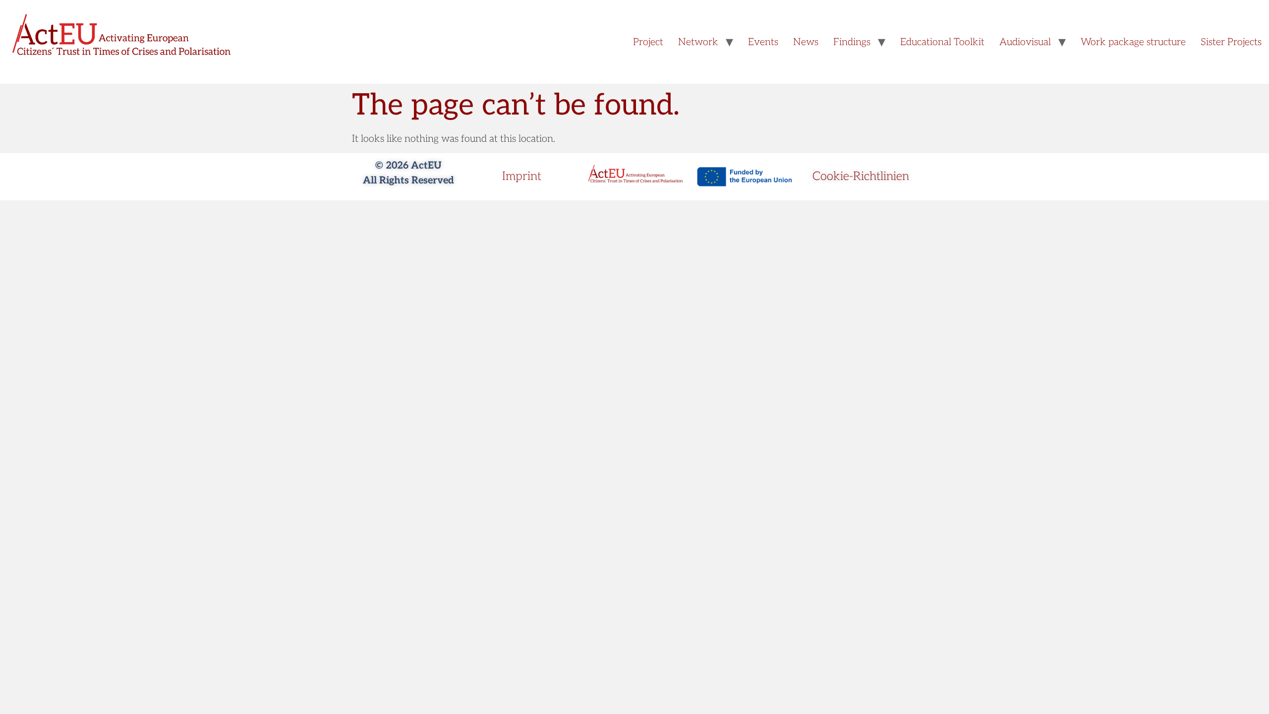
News (805, 42)
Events (763, 42)
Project (648, 42)
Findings (851, 42)
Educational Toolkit (942, 42)
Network (698, 42)
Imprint (521, 176)
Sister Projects (1231, 42)
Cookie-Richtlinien (860, 176)
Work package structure (1133, 42)
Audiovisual (1025, 42)
